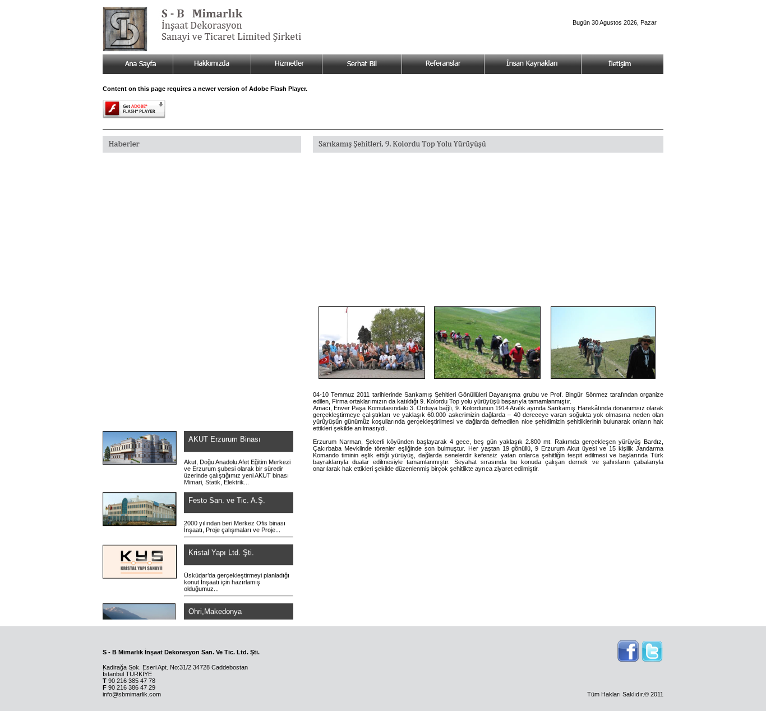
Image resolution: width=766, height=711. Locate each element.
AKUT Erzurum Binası (223, 433)
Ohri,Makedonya (215, 606)
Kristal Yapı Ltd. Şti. (221, 547)
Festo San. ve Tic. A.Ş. (225, 494)
